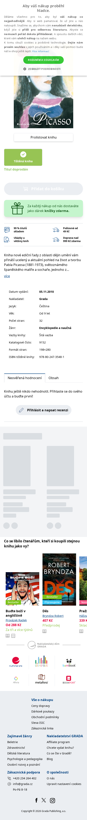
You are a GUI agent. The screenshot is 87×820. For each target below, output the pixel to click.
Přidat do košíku (47, 188)
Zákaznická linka (42, 728)
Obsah (54, 378)
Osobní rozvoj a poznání (23, 764)
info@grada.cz (23, 784)
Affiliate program (58, 742)
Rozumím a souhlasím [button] (43, 60)
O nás (51, 778)
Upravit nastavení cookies (64, 784)
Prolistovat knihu (44, 137)
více (7, 276)
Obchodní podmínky (45, 717)
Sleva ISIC (38, 723)
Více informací (40, 51)
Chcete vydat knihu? (60, 748)
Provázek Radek (16, 620)
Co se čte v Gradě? (59, 753)
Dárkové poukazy (42, 711)
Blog (50, 759)
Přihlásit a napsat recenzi (47, 410)
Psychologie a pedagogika (24, 759)
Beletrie (12, 742)
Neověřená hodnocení (25, 378)
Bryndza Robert (53, 616)
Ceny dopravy (40, 706)
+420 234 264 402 (24, 778)
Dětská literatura (18, 753)
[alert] (43, 38)
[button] (43, 69)
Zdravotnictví (16, 748)
